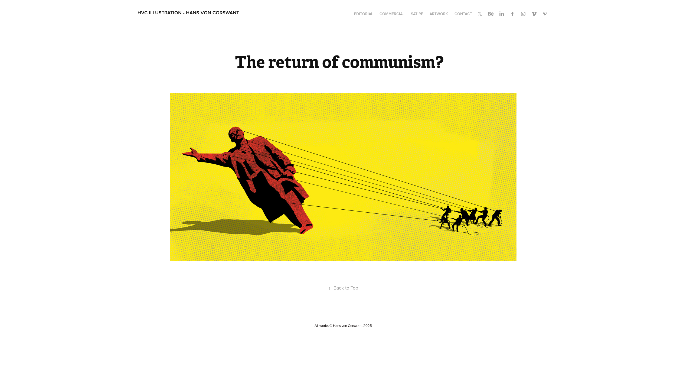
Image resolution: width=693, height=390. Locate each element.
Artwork (439, 14)
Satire (417, 14)
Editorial (363, 14)
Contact (463, 14)
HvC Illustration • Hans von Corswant (188, 12)
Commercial (392, 14)
